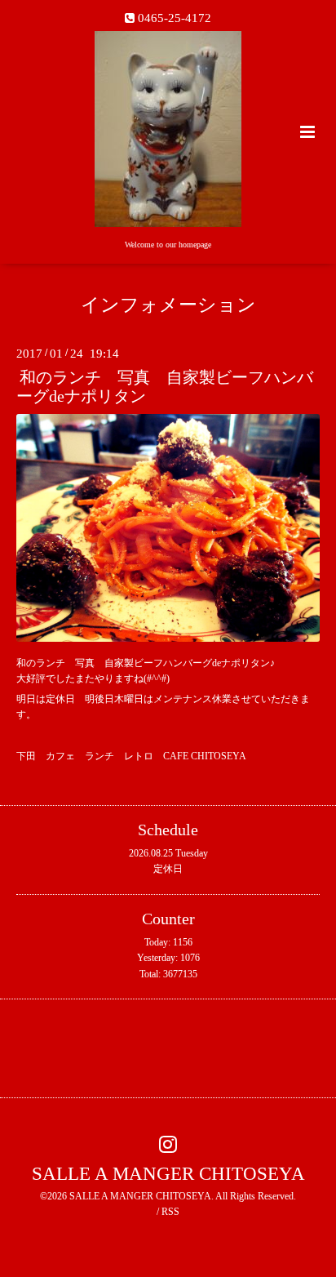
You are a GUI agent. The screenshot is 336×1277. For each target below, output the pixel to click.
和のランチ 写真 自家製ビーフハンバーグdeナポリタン (164, 387)
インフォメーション (168, 305)
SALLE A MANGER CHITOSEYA (168, 1174)
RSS (170, 1211)
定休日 (168, 868)
